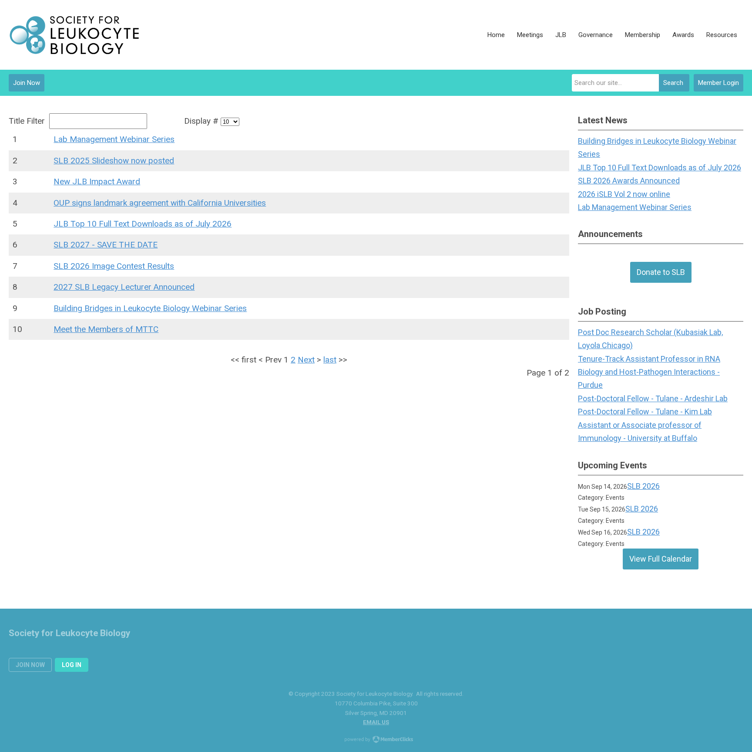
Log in (71, 664)
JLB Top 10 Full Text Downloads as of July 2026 (143, 224)
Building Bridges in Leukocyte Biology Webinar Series (150, 308)
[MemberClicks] (74, 35)
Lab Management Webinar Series (114, 139)
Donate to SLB (661, 272)
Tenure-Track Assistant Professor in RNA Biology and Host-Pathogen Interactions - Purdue (649, 372)
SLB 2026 (643, 486)
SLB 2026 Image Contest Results (114, 266)
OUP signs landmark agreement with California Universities (160, 203)
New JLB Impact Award (97, 181)
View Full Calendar (660, 558)
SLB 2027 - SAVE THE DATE (106, 245)
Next (306, 360)
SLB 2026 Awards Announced (629, 180)
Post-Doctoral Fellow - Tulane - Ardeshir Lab (653, 398)
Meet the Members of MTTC (106, 329)
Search (673, 83)
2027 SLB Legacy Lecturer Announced (124, 287)
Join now (30, 664)
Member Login (718, 83)
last (329, 360)
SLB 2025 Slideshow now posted (114, 161)
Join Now (26, 83)
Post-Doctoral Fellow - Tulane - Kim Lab (645, 411)
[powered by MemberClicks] (376, 740)
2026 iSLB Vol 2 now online (624, 194)
